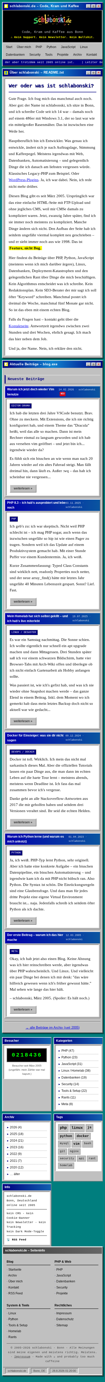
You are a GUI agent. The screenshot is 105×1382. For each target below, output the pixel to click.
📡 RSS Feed (16, 1239)
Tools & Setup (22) (74, 1091)
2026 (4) (16, 1127)
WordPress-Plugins (23, 180)
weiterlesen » (23, 488)
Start (9, 47)
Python (51, 47)
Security (35, 54)
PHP (39, 47)
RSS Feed (15, 1293)
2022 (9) (16, 1154)
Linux (84, 47)
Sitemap (62, 1325)
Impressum (64, 1313)
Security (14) (70, 1084)
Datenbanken (15, 54)
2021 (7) (16, 1161)
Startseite (14, 1269)
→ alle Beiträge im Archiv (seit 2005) (52, 1027)
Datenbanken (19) (74, 1077)
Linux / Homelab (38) (75, 1070)
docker (83, 1136)
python (66, 1136)
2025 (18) (16, 1134)
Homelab (14, 1331)
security (67, 1158)
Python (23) (69, 1057)
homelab (66, 1165)
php (63, 1128)
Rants (12, 1337)
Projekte (63, 54)
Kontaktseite (19, 326)
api (81, 1158)
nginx (74, 1151)
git (62, 1151)
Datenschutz (65, 1319)
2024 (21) (16, 1140)
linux (77, 1128)
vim (76, 1144)
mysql (64, 1143)
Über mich (24, 47)
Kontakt (91, 54)
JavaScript (68, 47)
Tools (48, 54)
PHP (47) (67, 1050)
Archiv (77, 54)
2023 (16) (16, 1147)
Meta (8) (67, 1104)
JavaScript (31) (71, 1064)
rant (92, 1158)
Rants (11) (68, 1097)
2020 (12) (16, 1167)
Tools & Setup (18, 1325)
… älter (15, 1174)
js (89, 1127)
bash (87, 1143)
